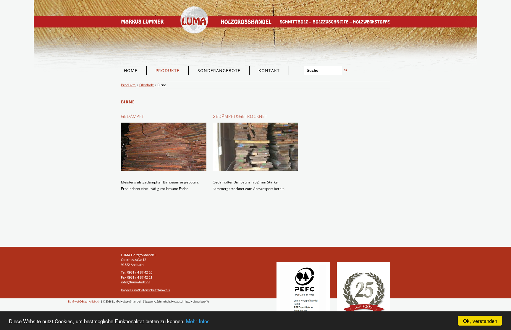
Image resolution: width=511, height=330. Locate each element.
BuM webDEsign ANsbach (84, 301)
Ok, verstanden (480, 320)
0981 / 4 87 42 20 (139, 272)
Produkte (128, 84)
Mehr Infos (198, 321)
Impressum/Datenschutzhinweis (145, 290)
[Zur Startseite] (255, 77)
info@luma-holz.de (135, 282)
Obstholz (146, 84)
